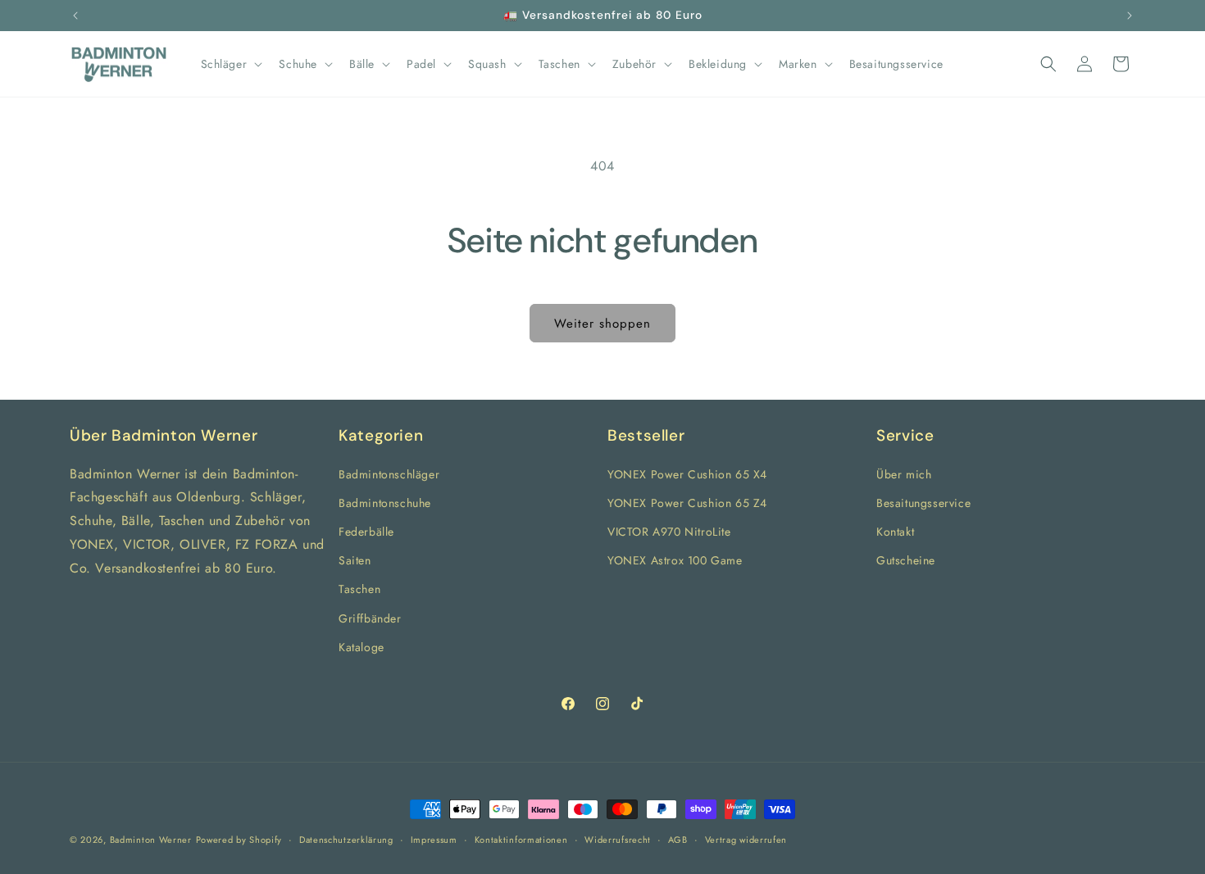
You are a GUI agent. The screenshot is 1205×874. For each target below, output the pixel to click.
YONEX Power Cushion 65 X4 (687, 474)
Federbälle (366, 531)
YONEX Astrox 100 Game (675, 560)
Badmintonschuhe (385, 503)
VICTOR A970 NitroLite (669, 531)
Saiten (355, 560)
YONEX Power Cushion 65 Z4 (687, 503)
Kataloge (361, 647)
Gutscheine (905, 560)
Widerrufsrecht (617, 839)
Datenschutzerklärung (346, 839)
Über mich (903, 474)
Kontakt (895, 531)
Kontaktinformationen (521, 839)
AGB (678, 839)
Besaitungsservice (923, 503)
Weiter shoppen (602, 324)
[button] (230, 64)
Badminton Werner (151, 839)
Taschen (359, 589)
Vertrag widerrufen (746, 839)
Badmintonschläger (389, 474)
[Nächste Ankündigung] (1130, 15)
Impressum (434, 839)
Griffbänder (370, 618)
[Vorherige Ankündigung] (75, 15)
